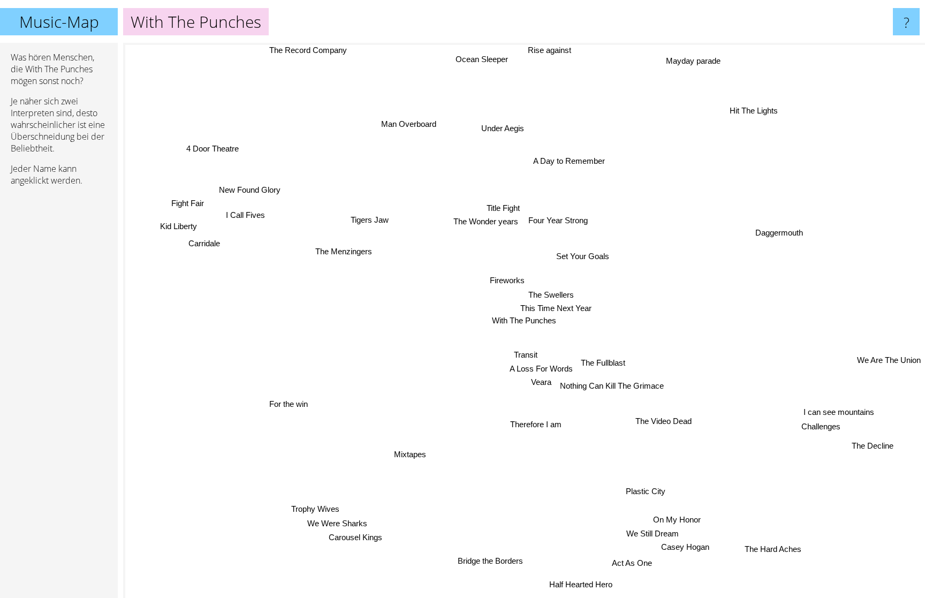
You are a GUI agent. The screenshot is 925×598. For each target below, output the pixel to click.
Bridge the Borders (491, 560)
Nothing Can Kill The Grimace (613, 386)
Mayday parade (690, 59)
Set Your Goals (583, 257)
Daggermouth (784, 242)
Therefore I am (537, 424)
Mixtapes (411, 454)
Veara (543, 381)
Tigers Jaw (369, 220)
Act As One (631, 562)
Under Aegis (504, 127)
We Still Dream (651, 533)
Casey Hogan (688, 546)
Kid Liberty (177, 225)
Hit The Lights (754, 111)
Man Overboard (408, 124)
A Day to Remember (569, 160)
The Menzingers (344, 248)
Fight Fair (187, 203)
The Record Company (308, 50)
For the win (287, 402)
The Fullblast (603, 363)
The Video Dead (664, 421)
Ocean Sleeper (484, 58)
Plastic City (648, 490)
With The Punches (524, 320)
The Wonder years (486, 221)
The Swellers (552, 294)
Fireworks (507, 280)
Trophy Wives (311, 507)
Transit (500, 354)
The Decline (876, 442)
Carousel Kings (352, 536)
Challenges (821, 425)
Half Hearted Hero (579, 584)
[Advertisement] (58, 358)
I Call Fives (245, 214)
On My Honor (675, 519)
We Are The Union (889, 362)
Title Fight (504, 208)
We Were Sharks (334, 521)
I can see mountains (839, 410)
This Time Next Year (557, 308)
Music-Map (59, 22)
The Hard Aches (777, 546)
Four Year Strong (558, 220)
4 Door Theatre (210, 150)
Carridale (203, 243)
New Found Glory (249, 188)
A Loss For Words (541, 368)
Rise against (547, 50)
